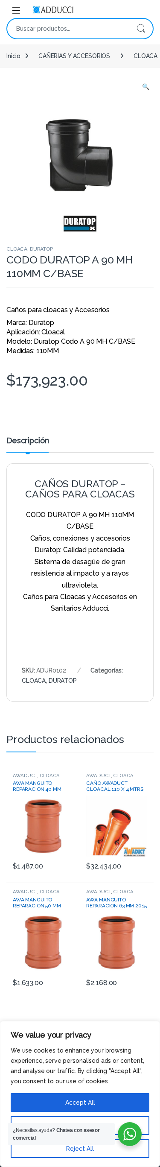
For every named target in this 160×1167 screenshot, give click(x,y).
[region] (80, 1094)
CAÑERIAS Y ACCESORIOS (74, 56)
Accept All (80, 1102)
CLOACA (16, 249)
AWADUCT (25, 775)
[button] (145, 87)
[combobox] (68, 28)
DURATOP (41, 249)
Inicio (13, 56)
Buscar (141, 28)
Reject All (80, 1148)
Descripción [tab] (27, 441)
